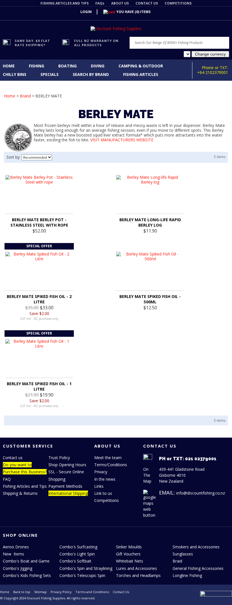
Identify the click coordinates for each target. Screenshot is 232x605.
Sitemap (40, 592)
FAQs (99, 3)
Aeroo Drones (16, 546)
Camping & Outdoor (141, 66)
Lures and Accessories (136, 568)
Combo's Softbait (75, 561)
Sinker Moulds (129, 546)
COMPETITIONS (178, 3)
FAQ (7, 479)
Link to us (103, 493)
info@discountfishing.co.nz (200, 493)
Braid (177, 561)
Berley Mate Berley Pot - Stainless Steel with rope (39, 222)
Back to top (21, 592)
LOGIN (86, 11)
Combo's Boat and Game (26, 561)
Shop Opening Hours (67, 464)
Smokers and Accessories (196, 546)
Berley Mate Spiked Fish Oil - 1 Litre (39, 386)
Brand (25, 96)
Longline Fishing (187, 575)
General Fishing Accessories (198, 568)
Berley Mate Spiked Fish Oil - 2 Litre (39, 299)
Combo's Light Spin (77, 554)
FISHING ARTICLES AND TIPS (64, 3)
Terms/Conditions (110, 464)
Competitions (106, 500)
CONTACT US (147, 3)
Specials (49, 74)
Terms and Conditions (92, 592)
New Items (13, 554)
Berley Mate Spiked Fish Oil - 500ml (150, 299)
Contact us (13, 457)
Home (9, 66)
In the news (104, 479)
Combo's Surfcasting (78, 546)
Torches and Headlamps (138, 575)
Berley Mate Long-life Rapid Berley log (150, 222)
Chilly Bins (14, 74)
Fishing (36, 66)
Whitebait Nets (129, 561)
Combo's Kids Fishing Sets (27, 575)
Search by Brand (91, 74)
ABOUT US (120, 3)
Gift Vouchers (128, 554)
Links (99, 486)
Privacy (100, 471)
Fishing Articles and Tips (25, 486)
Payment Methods (65, 486)
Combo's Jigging (17, 568)
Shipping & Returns (20, 493)
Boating (67, 66)
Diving (97, 66)
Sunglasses (183, 554)
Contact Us (121, 592)
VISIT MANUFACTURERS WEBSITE (121, 139)
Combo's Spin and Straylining (85, 568)
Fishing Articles (140, 74)
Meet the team (108, 457)
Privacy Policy (61, 592)
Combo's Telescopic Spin (82, 575)
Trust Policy (59, 457)
